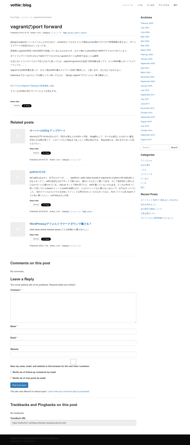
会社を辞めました (148, 204)
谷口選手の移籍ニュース (151, 208)
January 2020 (146, 85)
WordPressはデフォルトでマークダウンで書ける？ (61, 224)
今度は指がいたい (148, 213)
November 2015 (147, 108)
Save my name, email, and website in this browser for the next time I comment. (50, 366)
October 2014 (146, 130)
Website (14, 349)
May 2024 (145, 36)
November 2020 (147, 76)
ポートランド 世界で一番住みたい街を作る (159, 199)
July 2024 (145, 27)
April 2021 (145, 67)
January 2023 (146, 58)
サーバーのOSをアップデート (48, 130)
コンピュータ (127, 5)
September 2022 (148, 63)
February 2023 (147, 54)
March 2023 (146, 50)
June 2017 (145, 103)
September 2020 (148, 81)
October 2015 (146, 112)
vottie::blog (20, 5)
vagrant (84, 32)
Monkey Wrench (32, 438)
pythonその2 (37, 172)
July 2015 (145, 125)
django (70, 32)
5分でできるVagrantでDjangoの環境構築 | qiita (32, 85)
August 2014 (146, 139)
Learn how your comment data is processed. (69, 391)
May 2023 (145, 45)
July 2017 (145, 99)
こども (140, 5)
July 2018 (145, 90)
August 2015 (146, 121)
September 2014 (148, 134)
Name (13, 326)
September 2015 (148, 117)
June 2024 (145, 32)
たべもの (150, 5)
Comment (15, 289)
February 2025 (147, 23)
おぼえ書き (145, 164)
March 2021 (146, 72)
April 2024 (145, 41)
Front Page (14, 17)
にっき (144, 182)
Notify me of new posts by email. (29, 377)
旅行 (175, 5)
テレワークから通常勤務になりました (157, 217)
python (77, 32)
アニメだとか (164, 5)
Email (13, 337)
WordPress (53, 438)
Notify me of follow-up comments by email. (34, 372)
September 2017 (148, 94)
